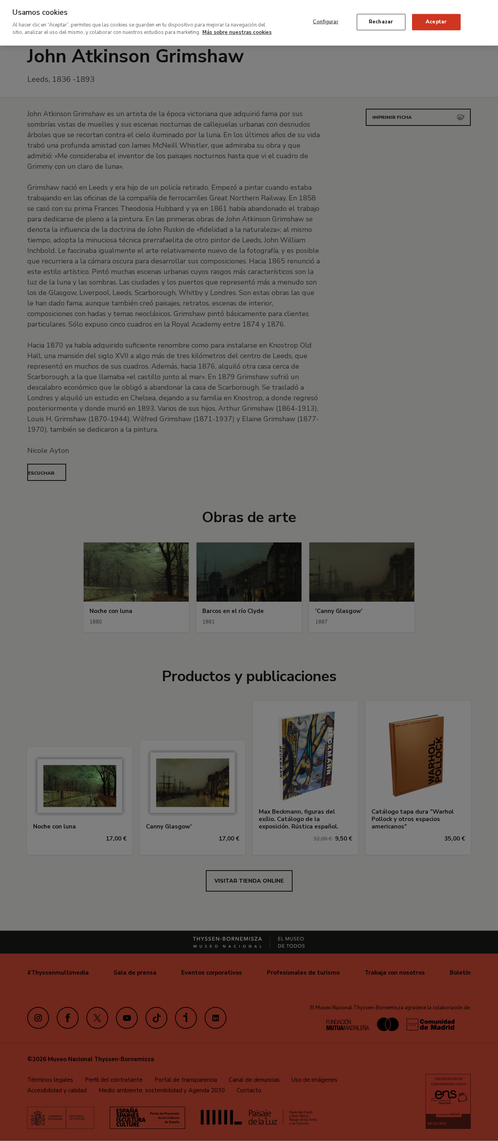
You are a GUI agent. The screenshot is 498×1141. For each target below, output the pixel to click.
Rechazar (381, 21)
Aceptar (436, 21)
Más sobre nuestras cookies (237, 32)
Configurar (325, 21)
